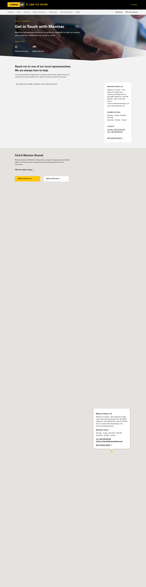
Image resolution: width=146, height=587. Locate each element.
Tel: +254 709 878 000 (103, 439)
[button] (134, 4)
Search (120, 12)
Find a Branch (133, 12)
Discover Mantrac (66, 12)
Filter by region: (21, 170)
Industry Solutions (39, 12)
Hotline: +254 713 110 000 (116, 129)
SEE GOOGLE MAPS (114, 138)
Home (17, 21)
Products (11, 12)
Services (27, 12)
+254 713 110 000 (38, 4)
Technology (53, 12)
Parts (19, 12)
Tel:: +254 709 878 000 (115, 132)
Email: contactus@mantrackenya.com (109, 441)
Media (78, 12)
